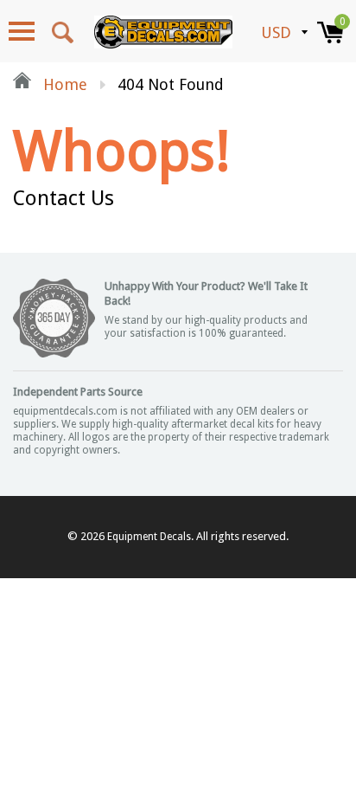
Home (63, 84)
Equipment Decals (149, 537)
